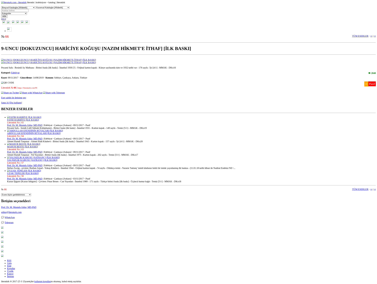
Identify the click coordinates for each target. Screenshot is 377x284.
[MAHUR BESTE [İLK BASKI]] (23, 144)
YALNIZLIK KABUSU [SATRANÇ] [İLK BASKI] (32, 160)
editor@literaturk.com (11, 212)
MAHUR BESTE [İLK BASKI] (22, 146)
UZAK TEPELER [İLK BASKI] (23, 173)
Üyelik (10, 271)
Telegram (9, 222)
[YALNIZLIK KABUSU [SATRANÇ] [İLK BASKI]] (33, 157)
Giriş (9, 263)
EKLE (3, 19)
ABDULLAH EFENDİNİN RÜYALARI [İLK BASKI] (34, 133)
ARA (4, 16)
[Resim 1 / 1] (48, 60)
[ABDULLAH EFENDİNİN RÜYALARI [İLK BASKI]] (35, 130)
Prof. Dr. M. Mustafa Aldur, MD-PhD (24, 125)
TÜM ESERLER (360, 36)
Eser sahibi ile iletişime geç (13, 97)
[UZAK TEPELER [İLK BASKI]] (24, 170)
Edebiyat (15, 72)
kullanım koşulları (42, 281)
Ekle (9, 266)
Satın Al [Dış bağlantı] (11, 102)
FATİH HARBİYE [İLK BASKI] (23, 120)
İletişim (10, 276)
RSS (9, 260)
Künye (10, 274)
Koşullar (11, 268)
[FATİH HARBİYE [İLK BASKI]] (24, 117)
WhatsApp (10, 217)
